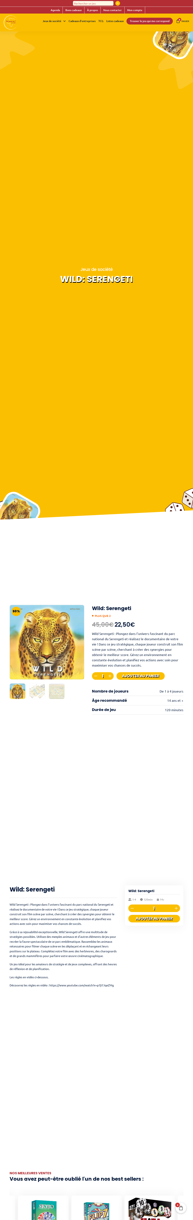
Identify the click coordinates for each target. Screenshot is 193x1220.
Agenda (55, 10)
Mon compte (134, 10)
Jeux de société (52, 21)
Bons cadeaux (73, 10)
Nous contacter (112, 10)
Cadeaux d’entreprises (82, 21)
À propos (92, 10)
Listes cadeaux (115, 21)
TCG (100, 21)
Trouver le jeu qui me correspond (149, 21)
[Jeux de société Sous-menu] (64, 21)
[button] (79, 610)
